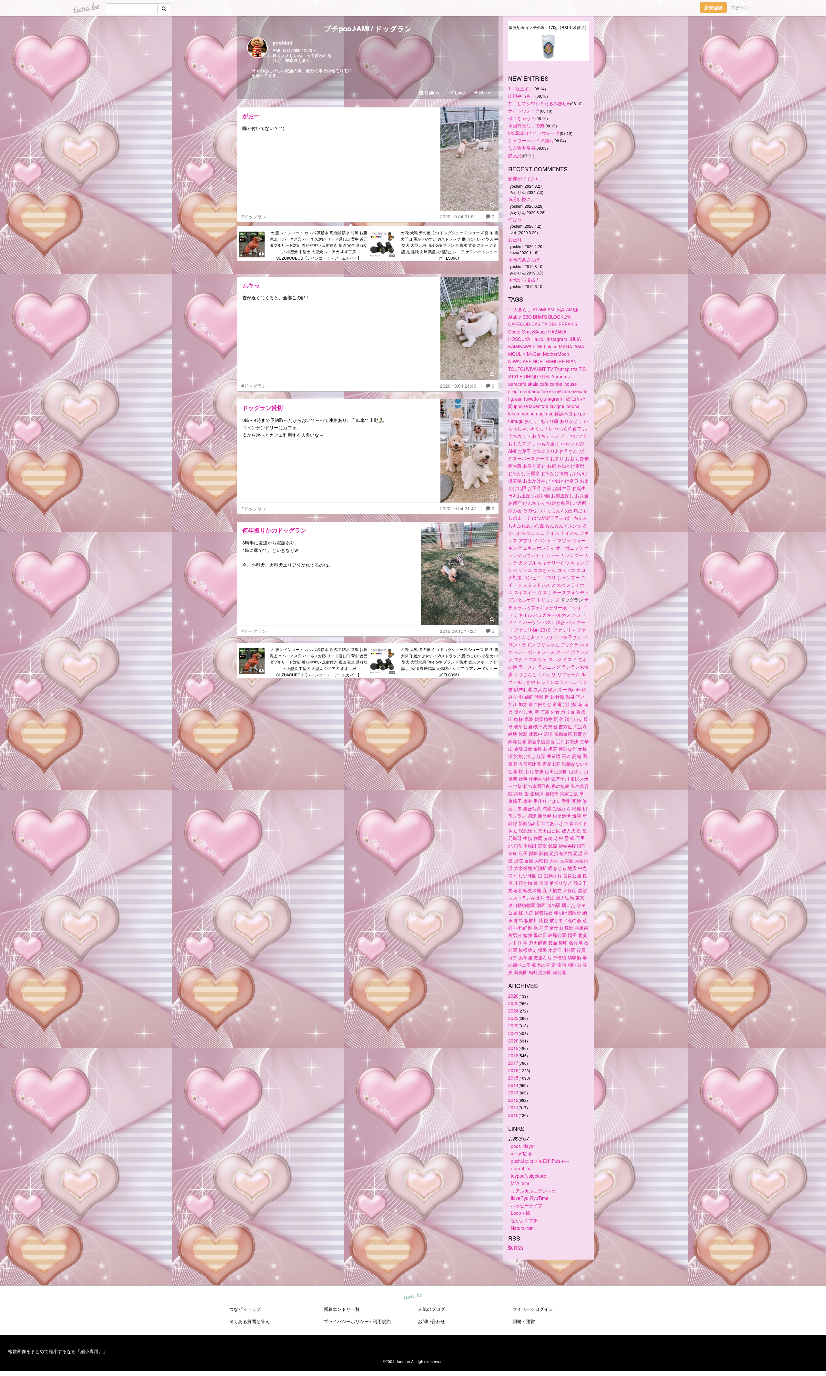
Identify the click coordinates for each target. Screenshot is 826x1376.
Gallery (431, 92)
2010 (513, 1115)
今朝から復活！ (524, 279)
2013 (513, 1092)
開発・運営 (523, 1321)
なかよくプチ (524, 1220)
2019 (513, 1048)
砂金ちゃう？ (521, 118)
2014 (513, 1085)
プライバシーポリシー (346, 1321)
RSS (518, 1248)
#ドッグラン (254, 216)
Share (484, 92)
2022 (513, 1025)
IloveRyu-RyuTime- (530, 1198)
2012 (513, 1100)
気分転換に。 (521, 199)
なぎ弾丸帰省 (521, 148)
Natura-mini (523, 1228)
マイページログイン (532, 1309)
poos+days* (523, 1146)
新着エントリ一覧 (342, 1309)
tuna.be (413, 1296)
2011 (513, 1107)
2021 (513, 1033)
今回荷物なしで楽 (526, 125)
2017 (513, 1063)
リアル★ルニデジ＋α (533, 1190)
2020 (513, 1040)
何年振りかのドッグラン (274, 530)
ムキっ (251, 285)
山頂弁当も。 (521, 96)
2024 (513, 1010)
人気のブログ (431, 1309)
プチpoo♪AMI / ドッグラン (368, 28)
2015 (513, 1077)
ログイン (740, 7)
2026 (513, 995)
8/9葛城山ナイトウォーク (534, 133)
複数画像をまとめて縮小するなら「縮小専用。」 (57, 1351)
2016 (513, 1070)
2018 (513, 1055)
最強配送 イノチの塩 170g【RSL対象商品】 (549, 27)
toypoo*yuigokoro (528, 1175)
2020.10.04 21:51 (458, 216)
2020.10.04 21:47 (458, 508)
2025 (513, 1003)
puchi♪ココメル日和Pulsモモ (540, 1161)
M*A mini (520, 1183)
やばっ (515, 219)
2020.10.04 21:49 (458, 386)
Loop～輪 (520, 1213)
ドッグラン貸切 (262, 408)
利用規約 (382, 1321)
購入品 (515, 155)
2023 (513, 1018)
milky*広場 (521, 1153)
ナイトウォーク (524, 110)
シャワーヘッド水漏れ (530, 140)
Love (459, 92)
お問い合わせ (431, 1321)
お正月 (515, 239)
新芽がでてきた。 (526, 178)
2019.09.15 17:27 (458, 631)
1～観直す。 (520, 88)
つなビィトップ (245, 1309)
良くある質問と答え (249, 1321)
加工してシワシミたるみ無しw (539, 103)
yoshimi (282, 42)
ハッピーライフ (526, 1205)
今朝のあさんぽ (524, 259)
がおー (251, 116)
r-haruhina (521, 1168)
